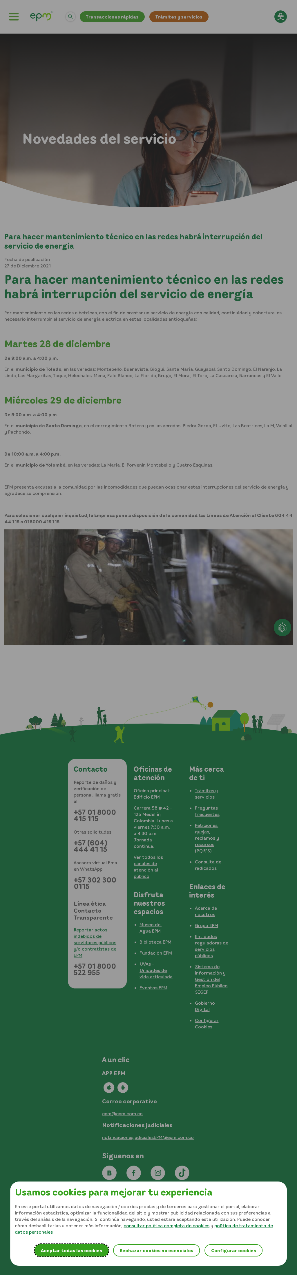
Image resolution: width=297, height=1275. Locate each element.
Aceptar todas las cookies (71, 1250)
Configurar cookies (233, 1250)
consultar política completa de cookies (166, 1225)
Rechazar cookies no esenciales (156, 1250)
